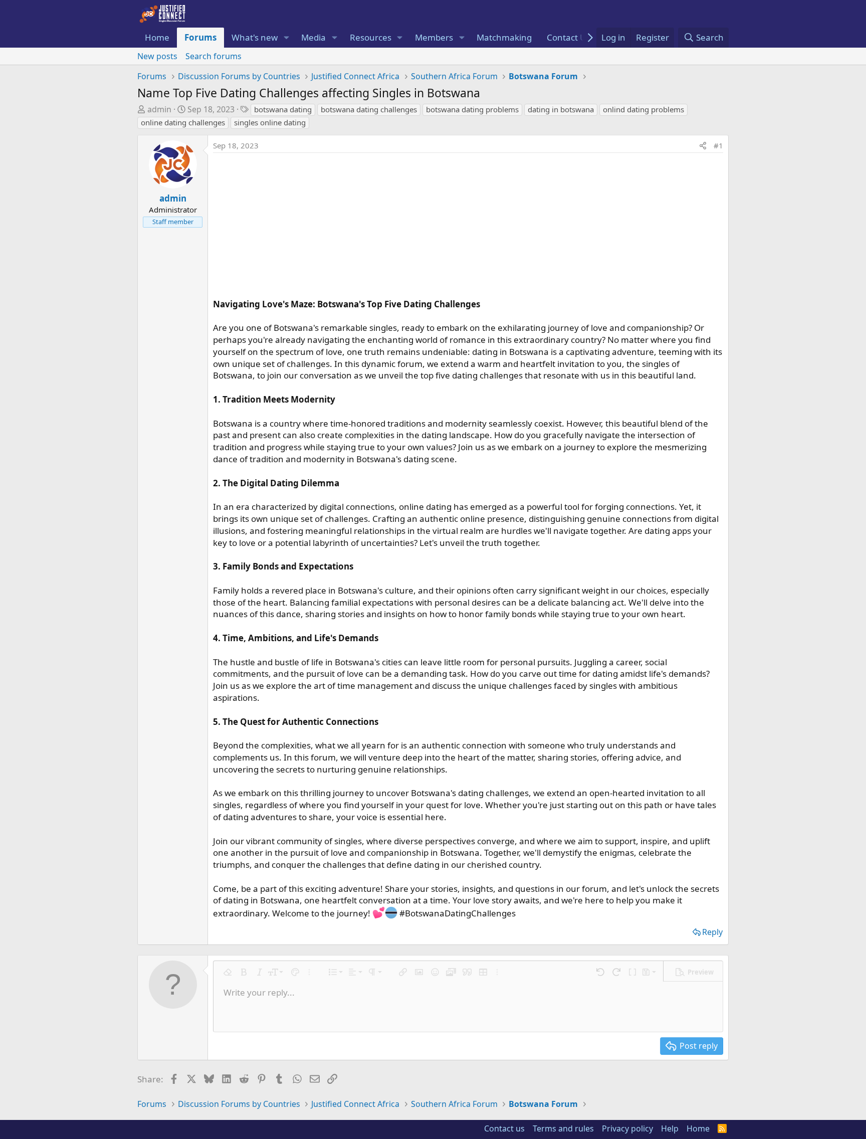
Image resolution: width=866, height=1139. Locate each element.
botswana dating (283, 109)
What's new (255, 37)
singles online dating (270, 122)
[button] (286, 38)
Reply (712, 931)
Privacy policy (627, 1128)
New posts (157, 56)
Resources (370, 37)
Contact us (504, 1128)
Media (313, 37)
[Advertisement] (468, 228)
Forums (200, 37)
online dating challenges (183, 122)
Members (434, 37)
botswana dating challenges (369, 109)
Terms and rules (563, 1128)
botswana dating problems (472, 109)
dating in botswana (561, 109)
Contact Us (568, 37)
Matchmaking (504, 37)
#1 (718, 145)
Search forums (213, 56)
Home (157, 37)
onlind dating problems (643, 109)
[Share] (703, 145)
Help (670, 1128)
